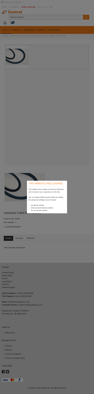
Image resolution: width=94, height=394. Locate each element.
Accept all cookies (37, 205)
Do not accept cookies (39, 210)
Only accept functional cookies (42, 208)
